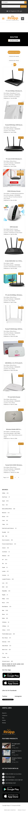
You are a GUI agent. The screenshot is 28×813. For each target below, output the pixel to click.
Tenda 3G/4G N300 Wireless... (14, 465)
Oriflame (4, 626)
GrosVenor (4, 551)
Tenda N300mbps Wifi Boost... (14, 125)
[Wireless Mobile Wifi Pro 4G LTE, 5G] (14, 416)
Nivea (3, 614)
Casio (3, 520)
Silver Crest (4, 649)
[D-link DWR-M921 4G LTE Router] (14, 246)
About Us (4, 713)
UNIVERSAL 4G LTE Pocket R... (14, 363)
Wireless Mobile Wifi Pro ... (14, 429)
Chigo (3, 524)
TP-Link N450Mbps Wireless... (14, 295)
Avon (3, 504)
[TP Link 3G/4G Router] (14, 382)
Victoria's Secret (6, 661)
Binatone (4, 512)
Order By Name (14, 56)
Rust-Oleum (5, 637)
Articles (4, 720)
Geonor (4, 547)
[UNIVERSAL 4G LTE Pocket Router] (14, 348)
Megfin (3, 594)
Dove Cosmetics (6, 540)
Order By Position (14, 52)
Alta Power (4, 497)
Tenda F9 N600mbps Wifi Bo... (14, 329)
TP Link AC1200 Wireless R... (14, 159)
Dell (3, 536)
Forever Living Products (7, 543)
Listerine (4, 575)
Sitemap (4, 722)
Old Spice (4, 622)
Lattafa (3, 571)
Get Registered (12, 11)
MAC (3, 587)
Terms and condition (10, 810)
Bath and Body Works (7, 508)
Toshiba (4, 657)
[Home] (11, 18)
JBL (3, 563)
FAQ (3, 717)
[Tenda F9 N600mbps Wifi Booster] (14, 314)
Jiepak (3, 567)
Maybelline (4, 590)
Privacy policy (22, 810)
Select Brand (5, 645)
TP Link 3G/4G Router (14, 397)
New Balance (5, 606)
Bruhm (3, 516)
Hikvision (4, 555)
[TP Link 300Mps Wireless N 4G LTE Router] (14, 78)
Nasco (3, 602)
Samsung (4, 641)
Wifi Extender (14, 227)
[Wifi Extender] (14, 212)
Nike (3, 610)
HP (3, 559)
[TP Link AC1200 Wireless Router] (14, 144)
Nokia (3, 618)
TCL (3, 653)
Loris (3, 583)
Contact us (4, 715)
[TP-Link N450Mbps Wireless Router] (14, 280)
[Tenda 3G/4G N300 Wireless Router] (14, 450)
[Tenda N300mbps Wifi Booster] (14, 110)
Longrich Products (6, 579)
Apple (3, 500)
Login (20, 11)
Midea (3, 598)
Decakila (4, 532)
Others (3, 630)
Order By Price (14, 60)
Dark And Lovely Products (8, 528)
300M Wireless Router (14, 191)
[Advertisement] (14, 25)
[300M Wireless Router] (14, 178)
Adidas (3, 493)
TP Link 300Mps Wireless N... (14, 91)
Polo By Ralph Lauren (7, 633)
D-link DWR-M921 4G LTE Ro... (14, 261)
